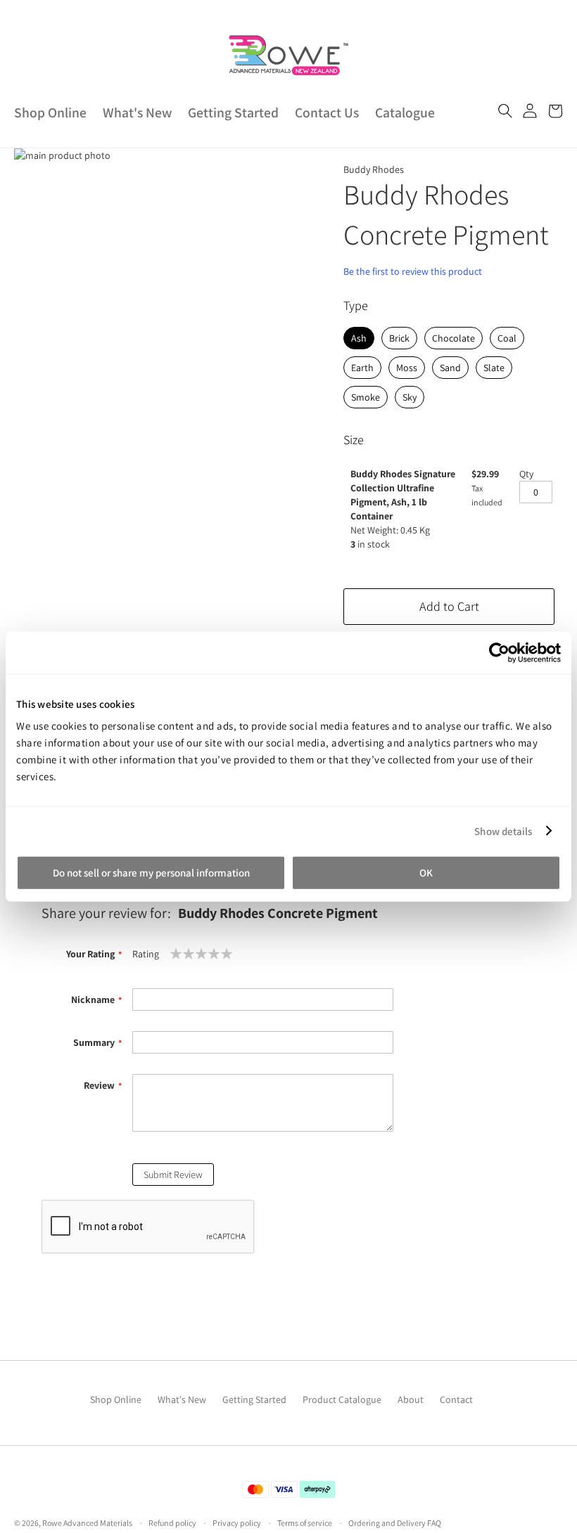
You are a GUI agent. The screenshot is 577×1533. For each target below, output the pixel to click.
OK (426, 872)
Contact (456, 1399)
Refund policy (172, 1523)
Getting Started (233, 112)
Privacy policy (237, 1523)
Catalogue (405, 112)
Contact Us (327, 112)
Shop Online (50, 112)
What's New (137, 112)
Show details (503, 830)
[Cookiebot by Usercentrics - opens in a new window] (499, 652)
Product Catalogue (342, 1399)
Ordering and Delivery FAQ (394, 1523)
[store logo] (288, 55)
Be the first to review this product (412, 271)
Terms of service (304, 1523)
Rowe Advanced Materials (87, 1523)
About (411, 1399)
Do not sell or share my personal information (151, 872)
